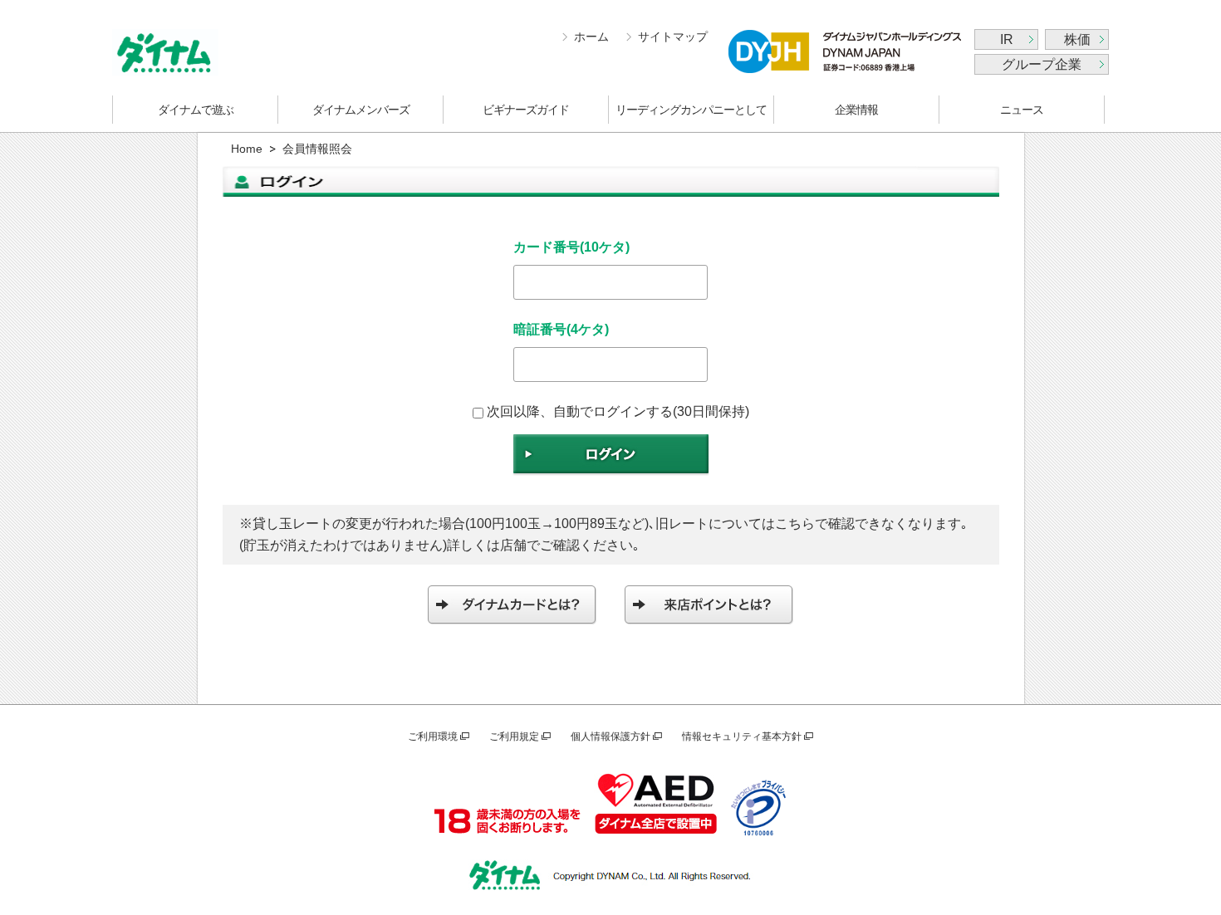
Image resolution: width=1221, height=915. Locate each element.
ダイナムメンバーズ (360, 109)
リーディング (691, 109)
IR (1006, 39)
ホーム (591, 36)
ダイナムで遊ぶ (195, 109)
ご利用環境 (433, 736)
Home (246, 148)
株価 (1077, 39)
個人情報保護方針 (610, 736)
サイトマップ (673, 36)
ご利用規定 (514, 736)
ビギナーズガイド (526, 109)
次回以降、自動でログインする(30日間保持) (618, 411)
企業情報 (856, 109)
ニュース (1021, 109)
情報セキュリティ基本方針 (742, 736)
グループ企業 (1041, 64)
